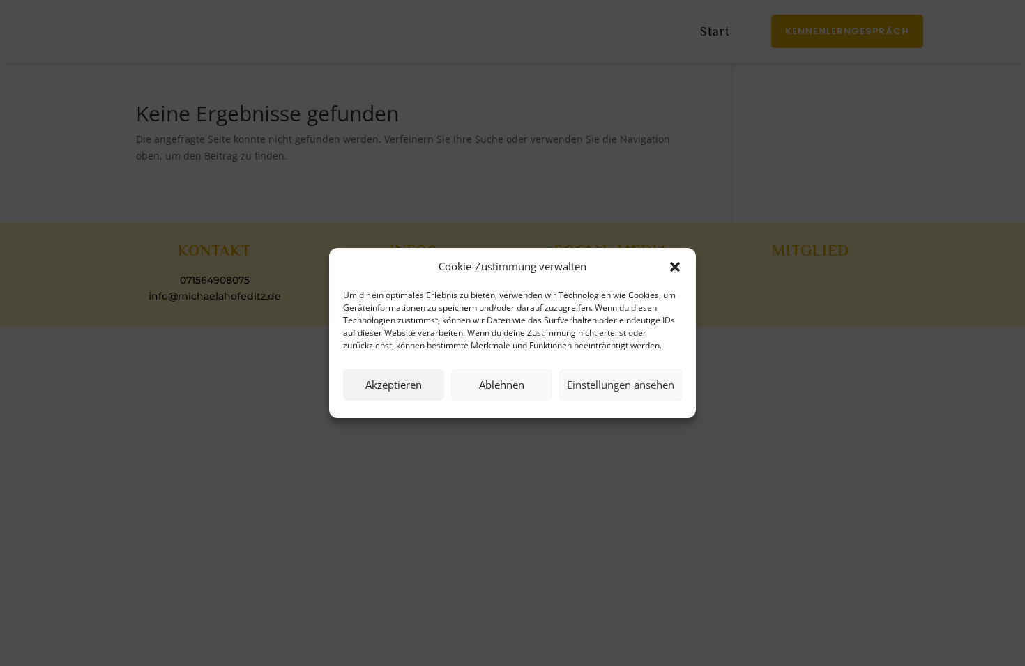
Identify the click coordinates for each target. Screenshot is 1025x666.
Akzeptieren (393, 385)
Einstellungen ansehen (620, 385)
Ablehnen (501, 385)
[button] (675, 267)
